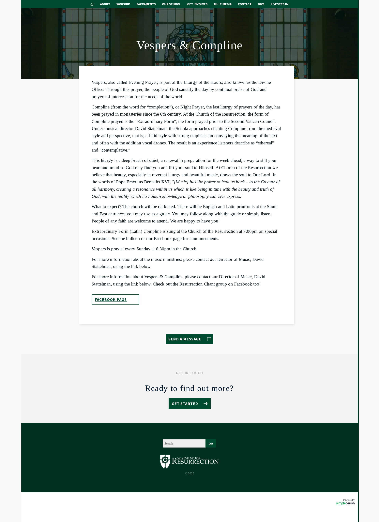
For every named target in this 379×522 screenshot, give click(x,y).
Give (261, 4)
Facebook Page (111, 299)
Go (211, 443)
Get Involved (197, 4)
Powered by (349, 499)
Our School (171, 4)
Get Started (185, 403)
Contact (244, 4)
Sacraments (146, 4)
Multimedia (223, 4)
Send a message (184, 338)
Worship (123, 4)
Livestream (280, 4)
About (105, 4)
